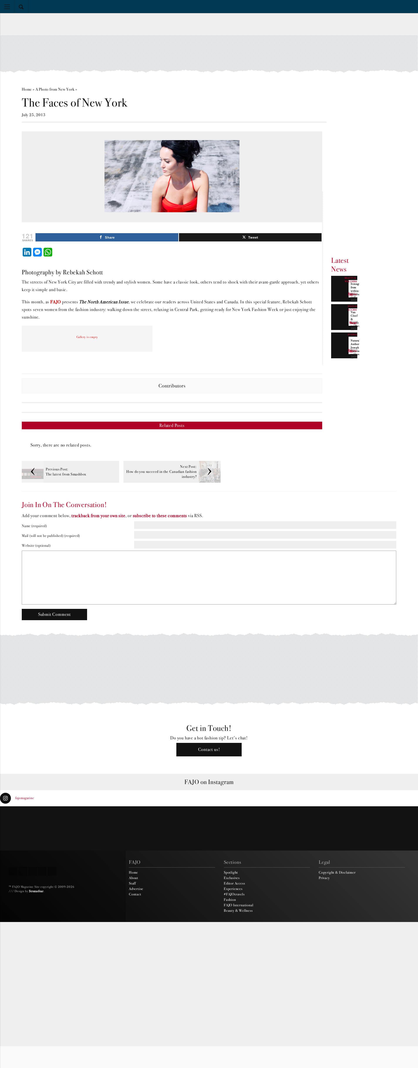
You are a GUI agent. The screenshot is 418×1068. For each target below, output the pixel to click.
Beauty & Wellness (238, 910)
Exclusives (232, 878)
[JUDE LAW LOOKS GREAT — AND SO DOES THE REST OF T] (104, 828)
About (133, 878)
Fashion (230, 899)
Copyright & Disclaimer (337, 872)
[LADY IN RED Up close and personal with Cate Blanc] (244, 828)
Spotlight (231, 872)
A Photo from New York (55, 89)
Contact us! (209, 749)
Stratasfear (36, 891)
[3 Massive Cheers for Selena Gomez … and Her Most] (35, 828)
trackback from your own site (98, 515)
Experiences (233, 888)
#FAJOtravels (234, 894)
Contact (135, 894)
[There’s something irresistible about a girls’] (313, 828)
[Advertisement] (209, 53)
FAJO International (238, 905)
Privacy (324, 878)
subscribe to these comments (160, 515)
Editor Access (234, 883)
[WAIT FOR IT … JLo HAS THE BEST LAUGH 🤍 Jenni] (174, 828)
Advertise (136, 888)
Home (27, 89)
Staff (132, 883)
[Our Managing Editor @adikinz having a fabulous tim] (383, 828)
